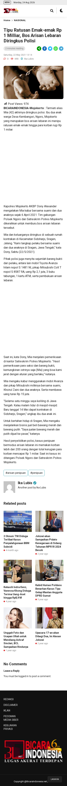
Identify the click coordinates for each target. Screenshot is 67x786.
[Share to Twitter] (50, 48)
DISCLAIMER (11, 705)
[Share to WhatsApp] (55, 48)
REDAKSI (9, 699)
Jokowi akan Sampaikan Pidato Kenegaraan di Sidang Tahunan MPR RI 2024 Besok (48, 543)
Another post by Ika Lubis (32, 487)
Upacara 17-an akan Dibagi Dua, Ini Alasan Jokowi (48, 636)
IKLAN (7, 710)
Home (7, 20)
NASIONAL (20, 20)
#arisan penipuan (16, 472)
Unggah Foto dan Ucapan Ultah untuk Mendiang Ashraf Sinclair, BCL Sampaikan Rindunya (16, 639)
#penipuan (36, 472)
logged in (23, 676)
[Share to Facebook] (44, 48)
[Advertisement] (33, 168)
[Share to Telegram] (60, 48)
